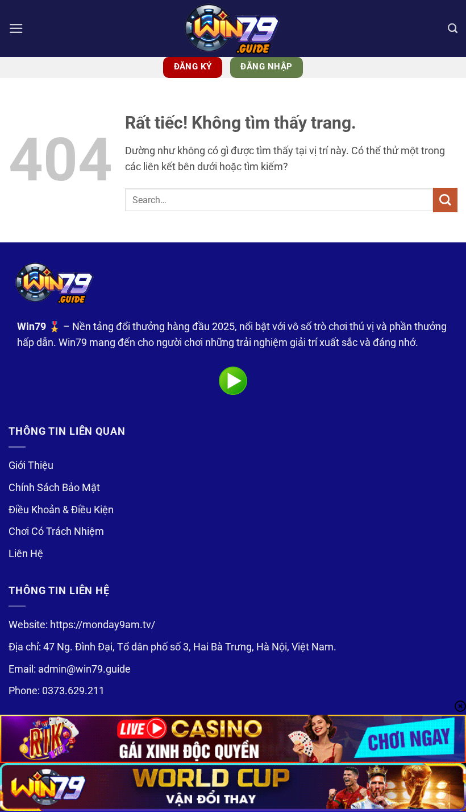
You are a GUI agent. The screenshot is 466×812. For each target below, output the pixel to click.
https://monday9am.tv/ (102, 624)
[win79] (233, 28)
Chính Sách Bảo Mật (54, 487)
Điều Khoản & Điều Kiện (61, 510)
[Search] (452, 28)
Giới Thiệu (31, 465)
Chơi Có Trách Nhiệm (56, 531)
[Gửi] (445, 200)
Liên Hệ (26, 553)
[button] (16, 28)
